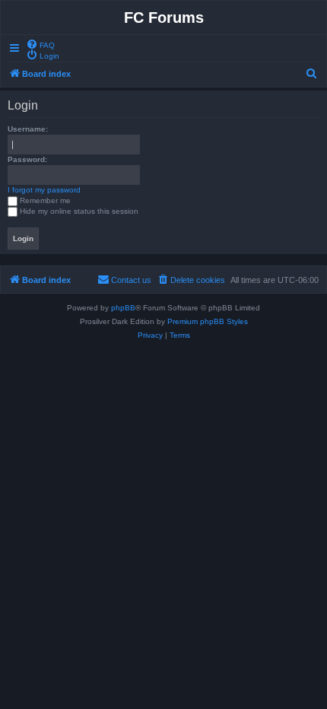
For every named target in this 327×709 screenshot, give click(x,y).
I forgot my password (44, 190)
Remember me (45, 200)
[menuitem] (40, 44)
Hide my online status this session (79, 211)
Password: (27, 159)
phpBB (123, 308)
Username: (28, 129)
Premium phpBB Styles (207, 321)
